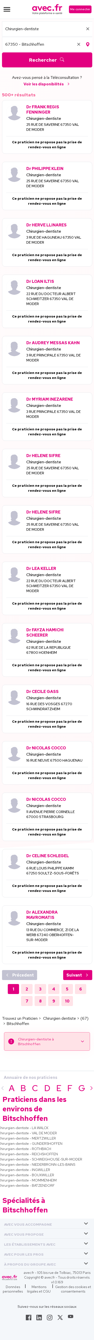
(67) (84, 1018)
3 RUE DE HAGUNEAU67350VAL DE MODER (53, 240)
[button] (28, 1223)
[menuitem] (47, 1224)
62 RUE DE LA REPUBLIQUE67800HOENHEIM (48, 650)
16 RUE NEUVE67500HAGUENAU (54, 760)
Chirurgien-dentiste (43, 118)
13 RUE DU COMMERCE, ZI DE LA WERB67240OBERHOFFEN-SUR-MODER (52, 935)
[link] (28, 1319)
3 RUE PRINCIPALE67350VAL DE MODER (53, 357)
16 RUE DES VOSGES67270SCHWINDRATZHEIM (49, 706)
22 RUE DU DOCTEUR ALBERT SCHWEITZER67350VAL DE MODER (51, 299)
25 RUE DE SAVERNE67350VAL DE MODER (52, 127)
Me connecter (80, 9)
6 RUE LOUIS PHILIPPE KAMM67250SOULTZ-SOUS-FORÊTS (52, 870)
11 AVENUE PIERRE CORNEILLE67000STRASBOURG (50, 814)
